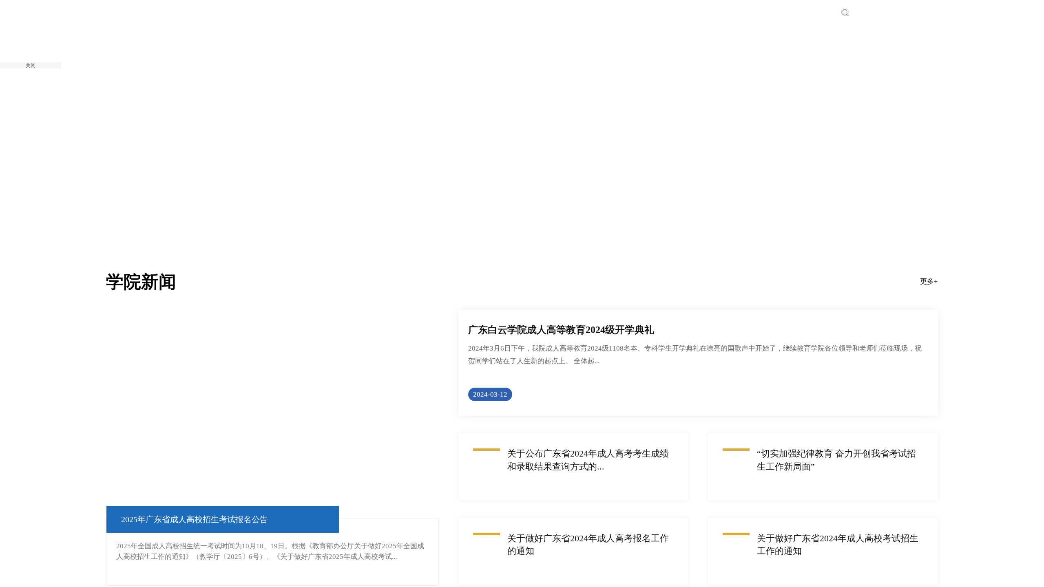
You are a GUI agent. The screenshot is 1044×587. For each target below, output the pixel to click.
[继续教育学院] (211, 47)
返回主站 (898, 12)
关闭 (30, 65)
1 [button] (521, 215)
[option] (522, 124)
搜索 (861, 12)
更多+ (929, 297)
